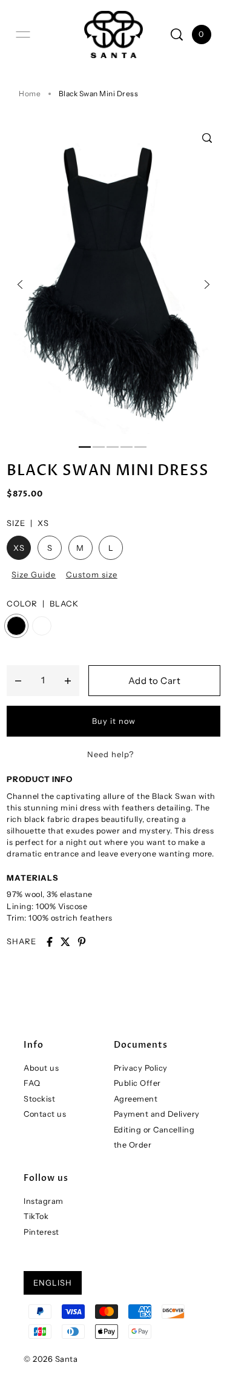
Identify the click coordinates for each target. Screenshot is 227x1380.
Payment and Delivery (157, 1114)
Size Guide (34, 574)
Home (30, 93)
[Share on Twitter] (65, 942)
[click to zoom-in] (207, 138)
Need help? (110, 754)
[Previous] (20, 284)
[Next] (207, 284)
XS (18, 548)
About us (41, 1068)
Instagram (44, 1201)
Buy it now (114, 721)
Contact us (45, 1114)
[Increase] (67, 680)
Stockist (39, 1098)
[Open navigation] (23, 34)
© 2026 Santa (50, 1359)
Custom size (91, 574)
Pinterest (41, 1232)
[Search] (177, 34)
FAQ (32, 1083)
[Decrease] (18, 680)
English (52, 1282)
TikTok (36, 1216)
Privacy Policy (141, 1068)
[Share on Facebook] (49, 942)
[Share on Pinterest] (82, 942)
